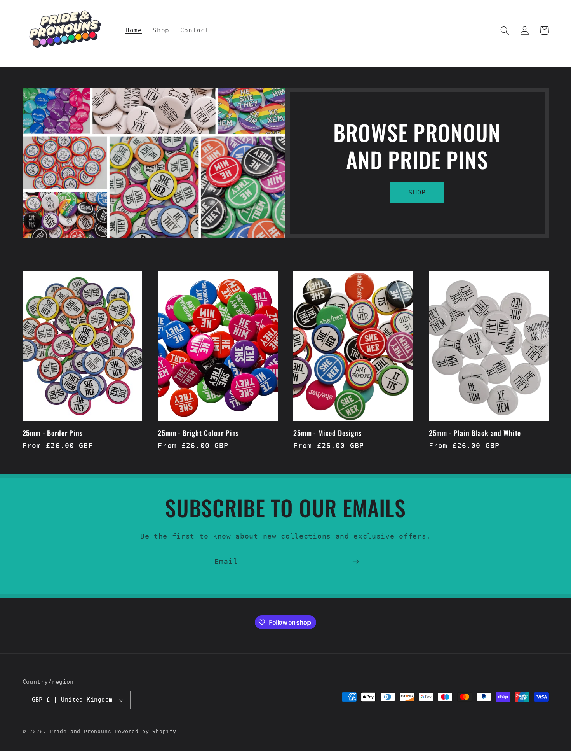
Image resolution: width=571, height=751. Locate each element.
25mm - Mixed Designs (327, 433)
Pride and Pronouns (80, 731)
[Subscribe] (356, 561)
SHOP (417, 192)
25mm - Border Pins (53, 433)
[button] (505, 30)
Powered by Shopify (145, 731)
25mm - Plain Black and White (475, 433)
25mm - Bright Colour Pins (198, 433)
